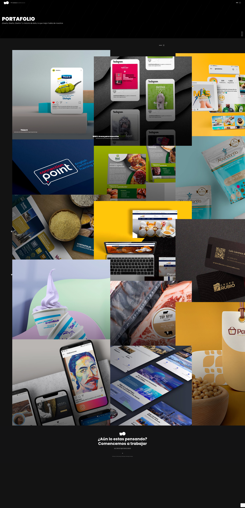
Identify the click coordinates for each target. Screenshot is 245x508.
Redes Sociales (106, 45)
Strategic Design (118, 45)
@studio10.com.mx (17, 2)
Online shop (97, 45)
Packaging (101, 45)
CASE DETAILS (26, 135)
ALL (81, 45)
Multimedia (92, 45)
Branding (84, 45)
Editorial (88, 45)
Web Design (124, 45)
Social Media (112, 45)
